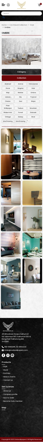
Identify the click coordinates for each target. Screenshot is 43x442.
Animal (20, 84)
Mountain (33, 108)
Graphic (21, 88)
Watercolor (8, 112)
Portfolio (6, 373)
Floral (8, 88)
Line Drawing (7, 121)
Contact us (8, 380)
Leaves (7, 97)
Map (8, 92)
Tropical (33, 97)
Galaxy (20, 117)
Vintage (8, 117)
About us (7, 391)
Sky (20, 97)
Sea (20, 101)
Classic (8, 101)
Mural (5, 370)
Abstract (8, 84)
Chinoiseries (33, 84)
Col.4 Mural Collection (18, 25)
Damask (33, 112)
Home (4, 25)
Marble (20, 92)
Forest (20, 112)
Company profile (10, 394)
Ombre (33, 92)
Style (32, 25)
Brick (33, 117)
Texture (20, 108)
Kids (33, 88)
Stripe (33, 101)
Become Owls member (12, 401)
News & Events (9, 377)
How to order (8, 398)
